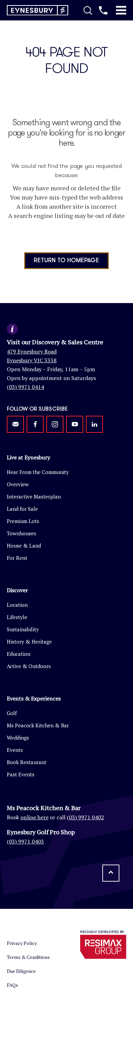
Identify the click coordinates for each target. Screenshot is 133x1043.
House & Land (24, 545)
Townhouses (21, 533)
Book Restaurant (26, 762)
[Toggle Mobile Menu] (121, 10)
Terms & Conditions (28, 957)
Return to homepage (66, 260)
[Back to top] (110, 873)
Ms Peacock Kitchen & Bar (38, 725)
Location (17, 604)
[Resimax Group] (103, 947)
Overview (18, 484)
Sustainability (23, 629)
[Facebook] (35, 424)
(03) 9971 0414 (25, 387)
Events (15, 749)
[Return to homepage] (37, 10)
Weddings (18, 737)
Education (18, 653)
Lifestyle (17, 617)
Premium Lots (23, 521)
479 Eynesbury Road (32, 351)
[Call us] (103, 10)
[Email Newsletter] (15, 424)
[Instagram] (54, 424)
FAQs (12, 985)
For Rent (17, 557)
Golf (12, 713)
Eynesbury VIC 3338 (32, 360)
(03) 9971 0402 (85, 817)
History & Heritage (29, 641)
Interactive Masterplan (34, 496)
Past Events (20, 774)
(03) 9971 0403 (25, 841)
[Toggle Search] (87, 10)
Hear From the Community (38, 472)
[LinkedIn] (94, 424)
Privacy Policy (22, 943)
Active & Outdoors (29, 666)
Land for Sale (22, 508)
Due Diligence (21, 971)
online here (34, 817)
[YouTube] (74, 424)
